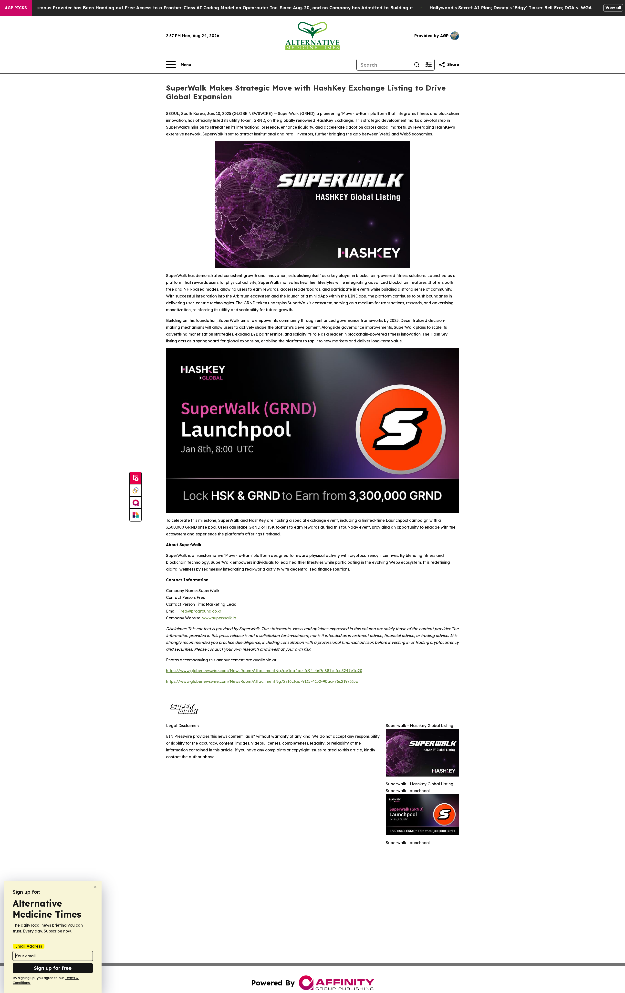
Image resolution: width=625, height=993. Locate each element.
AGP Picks (16, 7)
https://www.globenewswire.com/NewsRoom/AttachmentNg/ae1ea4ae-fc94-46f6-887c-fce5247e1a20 (264, 670)
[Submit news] (135, 478)
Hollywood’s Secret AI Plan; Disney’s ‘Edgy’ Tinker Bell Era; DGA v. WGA (510, 7)
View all (613, 7)
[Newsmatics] (135, 515)
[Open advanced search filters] (428, 64)
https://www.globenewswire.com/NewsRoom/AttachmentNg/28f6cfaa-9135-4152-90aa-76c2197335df (263, 681)
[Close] (95, 887)
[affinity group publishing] (135, 503)
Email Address (28, 946)
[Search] (417, 64)
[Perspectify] (135, 490)
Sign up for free (53, 968)
